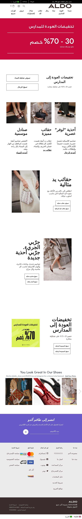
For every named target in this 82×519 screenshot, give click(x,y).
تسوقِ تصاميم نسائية (31, 276)
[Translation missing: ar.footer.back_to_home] (73, 502)
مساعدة (25, 2)
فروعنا (32, 2)
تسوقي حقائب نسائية (63, 203)
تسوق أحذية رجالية (32, 282)
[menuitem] (68, 516)
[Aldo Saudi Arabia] (60, 7)
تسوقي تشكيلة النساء (22, 78)
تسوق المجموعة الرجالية (62, 351)
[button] (14, 2)
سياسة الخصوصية (23, 504)
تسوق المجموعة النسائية (62, 346)
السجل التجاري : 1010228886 (17, 510)
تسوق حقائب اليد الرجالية (62, 209)
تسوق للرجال (22, 87)
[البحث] (24, 6)
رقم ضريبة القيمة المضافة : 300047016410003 (22, 507)
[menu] (73, 516)
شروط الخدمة (13, 504)
